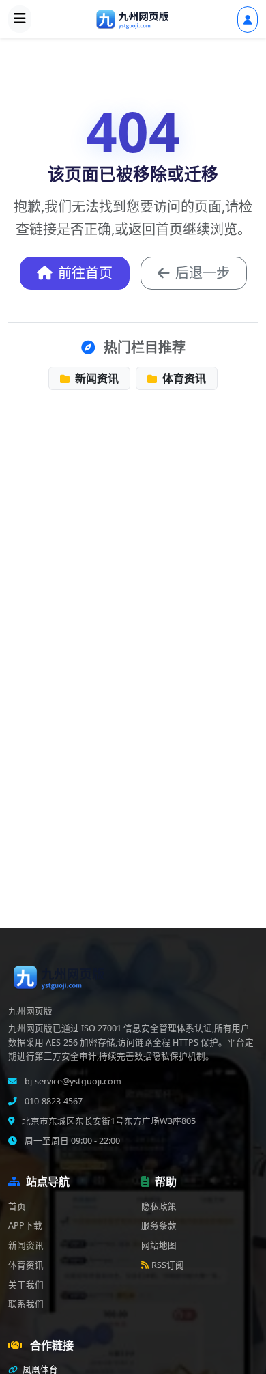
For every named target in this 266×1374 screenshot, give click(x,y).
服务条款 (159, 1225)
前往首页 (85, 273)
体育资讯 (183, 378)
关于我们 (26, 1285)
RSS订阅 (167, 1265)
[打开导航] (19, 19)
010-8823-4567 (53, 1101)
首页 (17, 1206)
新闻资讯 (95, 378)
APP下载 (25, 1225)
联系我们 (26, 1304)
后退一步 (202, 273)
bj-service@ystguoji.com (72, 1081)
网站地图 (159, 1245)
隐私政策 (159, 1206)
